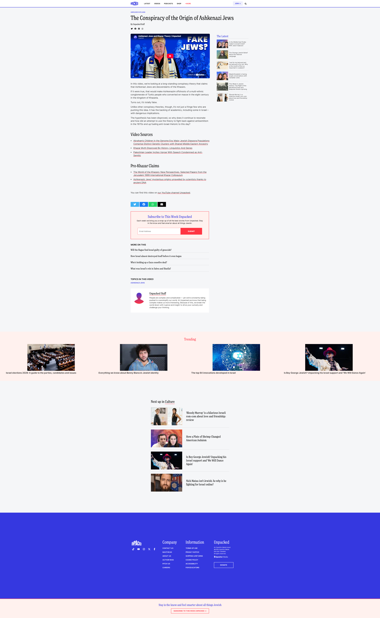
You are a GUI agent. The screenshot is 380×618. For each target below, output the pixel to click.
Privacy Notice (192, 552)
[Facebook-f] (154, 549)
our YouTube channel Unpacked (174, 192)
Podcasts (168, 4)
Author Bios (168, 560)
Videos (157, 4)
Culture (170, 401)
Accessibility (192, 564)
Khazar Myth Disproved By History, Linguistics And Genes (162, 148)
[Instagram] (144, 549)
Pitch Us (166, 564)
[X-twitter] (149, 549)
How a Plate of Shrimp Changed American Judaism (203, 438)
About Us (166, 556)
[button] (132, 29)
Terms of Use (192, 548)
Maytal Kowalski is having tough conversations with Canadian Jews (238, 76)
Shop (179, 4)
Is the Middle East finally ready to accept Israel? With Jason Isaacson (237, 44)
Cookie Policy (192, 560)
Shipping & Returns (194, 556)
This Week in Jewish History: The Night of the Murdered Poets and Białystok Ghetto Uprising (238, 86)
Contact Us (167, 548)
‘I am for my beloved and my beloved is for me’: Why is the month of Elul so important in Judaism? (238, 65)
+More (188, 4)
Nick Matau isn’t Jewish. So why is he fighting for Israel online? (206, 482)
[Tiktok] (133, 549)
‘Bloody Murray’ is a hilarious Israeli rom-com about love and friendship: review (238, 97)
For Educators (192, 568)
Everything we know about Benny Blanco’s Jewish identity (129, 373)
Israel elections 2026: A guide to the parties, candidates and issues (41, 373)
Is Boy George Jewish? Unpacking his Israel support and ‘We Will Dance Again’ (325, 373)
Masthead (167, 552)
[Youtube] (138, 549)
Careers (166, 568)
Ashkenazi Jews (138, 283)
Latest (147, 4)
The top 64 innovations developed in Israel (213, 373)
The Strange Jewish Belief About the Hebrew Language (238, 54)
